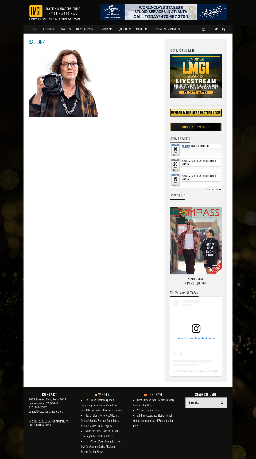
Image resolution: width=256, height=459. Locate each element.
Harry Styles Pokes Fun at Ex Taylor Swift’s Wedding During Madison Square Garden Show (101, 446)
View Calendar (212, 189)
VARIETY (103, 394)
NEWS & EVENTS (86, 29)
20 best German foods (149, 410)
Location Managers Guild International (195, 370)
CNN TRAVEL (156, 394)
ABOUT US (49, 29)
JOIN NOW (125, 29)
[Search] (223, 29)
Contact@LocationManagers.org (46, 411)
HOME (34, 29)
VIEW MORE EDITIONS (196, 283)
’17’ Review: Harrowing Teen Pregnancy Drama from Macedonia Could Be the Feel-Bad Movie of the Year (101, 405)
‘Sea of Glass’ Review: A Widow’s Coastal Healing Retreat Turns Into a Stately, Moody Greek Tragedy (100, 420)
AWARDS (66, 29)
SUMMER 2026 (196, 279)
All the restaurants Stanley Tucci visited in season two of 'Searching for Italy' (153, 420)
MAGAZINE (108, 29)
